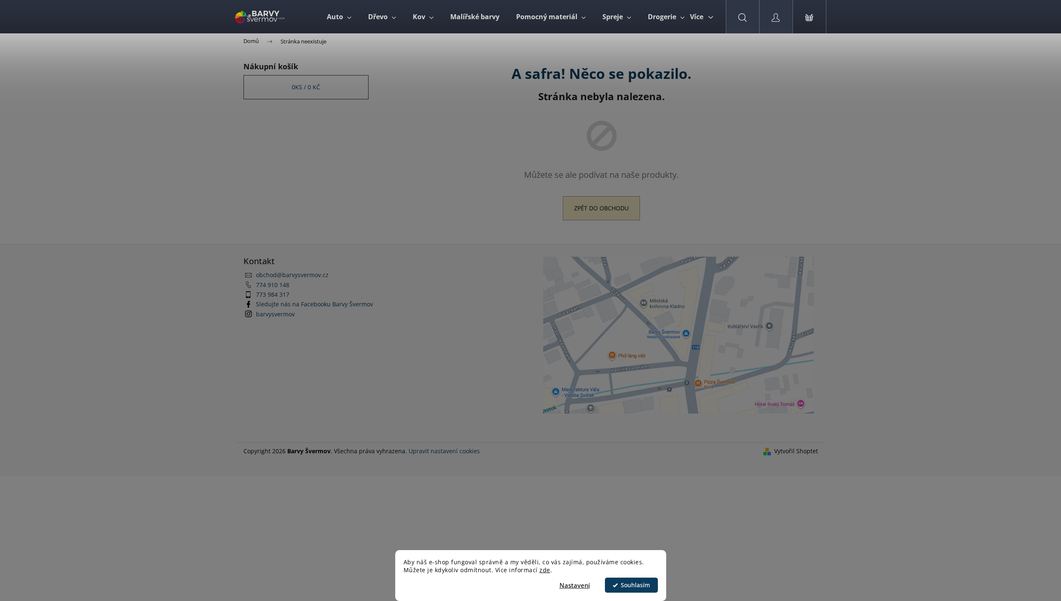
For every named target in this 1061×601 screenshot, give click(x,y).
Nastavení (574, 585)
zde (544, 570)
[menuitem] (339, 16)
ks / (306, 87)
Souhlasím (635, 585)
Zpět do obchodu (601, 208)
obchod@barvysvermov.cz (292, 275)
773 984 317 (272, 294)
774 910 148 (272, 285)
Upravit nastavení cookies (444, 451)
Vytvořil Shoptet (796, 451)
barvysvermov (275, 314)
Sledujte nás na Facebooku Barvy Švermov (314, 304)
